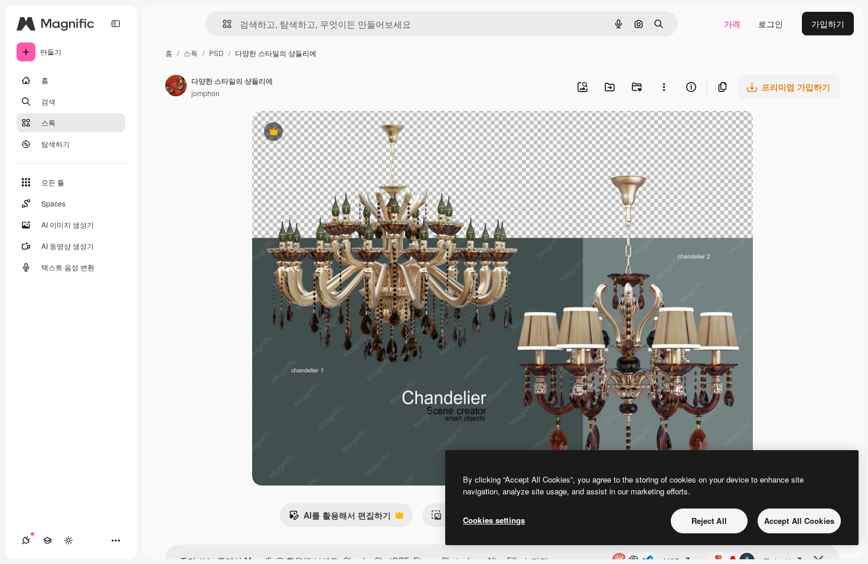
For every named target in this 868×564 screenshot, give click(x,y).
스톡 (191, 53)
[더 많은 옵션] (664, 87)
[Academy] (47, 540)
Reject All (709, 520)
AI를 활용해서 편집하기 (340, 518)
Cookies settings (494, 520)
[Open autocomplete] (222, 23)
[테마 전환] (68, 540)
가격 (732, 23)
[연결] (26, 540)
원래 (320, 133)
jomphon (205, 93)
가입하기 (827, 23)
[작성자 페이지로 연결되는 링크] (176, 87)
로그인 (770, 23)
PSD (216, 53)
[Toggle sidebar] (115, 23)
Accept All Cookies (799, 520)
